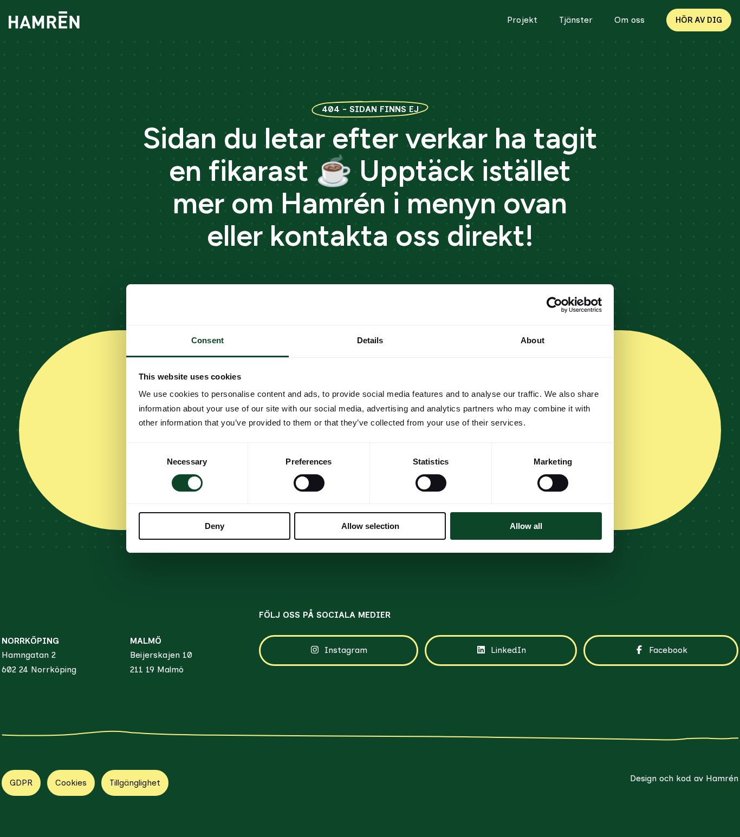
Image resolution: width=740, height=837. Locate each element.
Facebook (668, 650)
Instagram (345, 650)
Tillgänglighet (134, 782)
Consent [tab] (207, 340)
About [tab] (532, 340)
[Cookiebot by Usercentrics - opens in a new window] (554, 305)
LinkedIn (508, 650)
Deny (214, 526)
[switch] (309, 483)
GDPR (21, 782)
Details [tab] (370, 340)
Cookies (71, 782)
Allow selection (370, 526)
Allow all (526, 526)
